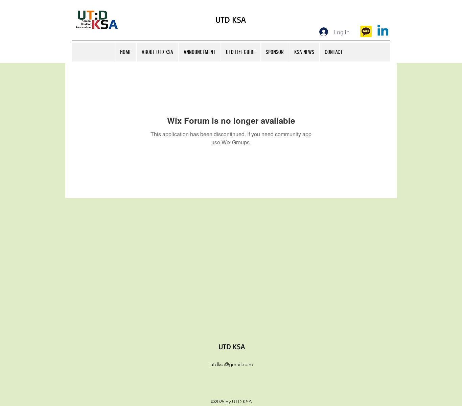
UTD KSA (230, 19)
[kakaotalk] (366, 31)
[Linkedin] (383, 31)
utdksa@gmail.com (231, 364)
